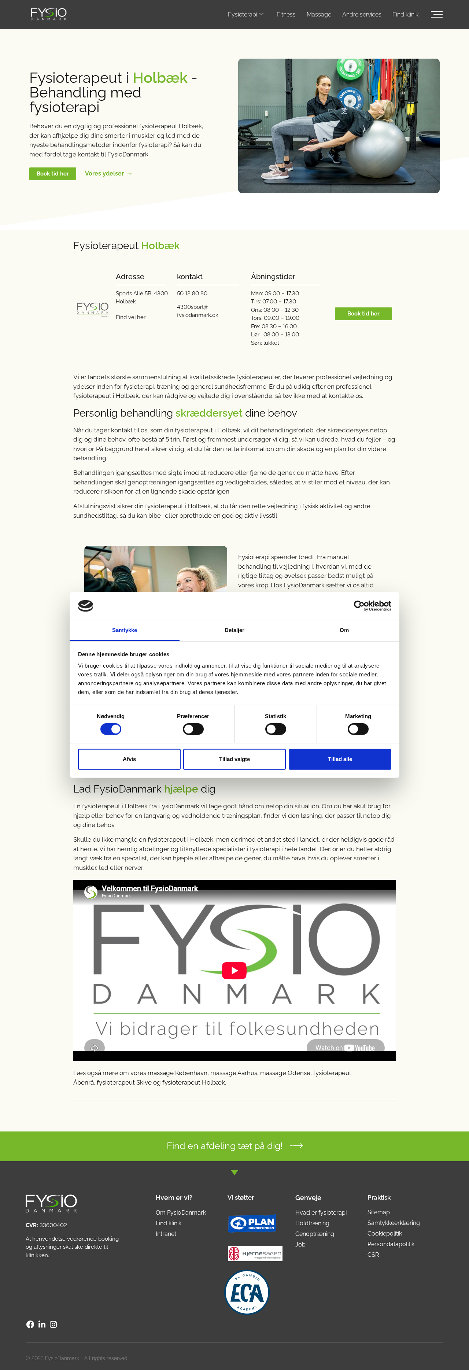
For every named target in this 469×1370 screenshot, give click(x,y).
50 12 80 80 (192, 293)
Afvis (129, 759)
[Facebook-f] (30, 1324)
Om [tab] (344, 630)
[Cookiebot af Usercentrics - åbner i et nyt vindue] (359, 606)
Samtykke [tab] (124, 630)
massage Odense (285, 1073)
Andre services (361, 14)
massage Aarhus (233, 1073)
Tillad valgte (234, 759)
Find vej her (130, 317)
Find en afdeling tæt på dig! (224, 1145)
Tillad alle (340, 759)
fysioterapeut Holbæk (193, 1082)
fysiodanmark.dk (197, 315)
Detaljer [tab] (235, 630)
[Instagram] (53, 1324)
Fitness (286, 14)
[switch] (193, 729)
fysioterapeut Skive (124, 1082)
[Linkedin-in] (42, 1324)
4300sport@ (192, 307)
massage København (177, 1073)
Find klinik (405, 14)
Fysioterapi (242, 14)
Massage (319, 14)
